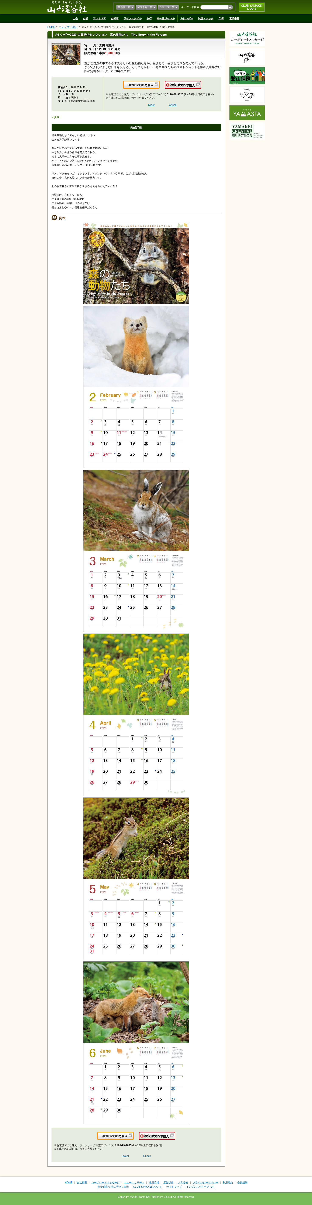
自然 (85, 18)
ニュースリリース (134, 1182)
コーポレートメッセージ (105, 1182)
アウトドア (99, 18)
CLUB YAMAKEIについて (252, 7)
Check (172, 105)
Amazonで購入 (159, 87)
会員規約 (242, 1182)
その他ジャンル (166, 18)
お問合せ (183, 1182)
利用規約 (228, 1182)
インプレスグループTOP (200, 1186)
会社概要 (82, 1182)
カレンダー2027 (68, 26)
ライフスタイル (133, 18)
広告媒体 (168, 1182)
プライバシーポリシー (205, 1182)
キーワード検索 (190, 7)
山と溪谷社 (67, 7)
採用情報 (154, 1182)
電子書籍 (234, 18)
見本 (56, 117)
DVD (221, 18)
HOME (51, 26)
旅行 (149, 18)
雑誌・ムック (206, 18)
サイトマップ (174, 1186)
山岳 (75, 18)
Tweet (151, 105)
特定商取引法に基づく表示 (113, 1186)
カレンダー (186, 18)
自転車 (115, 18)
